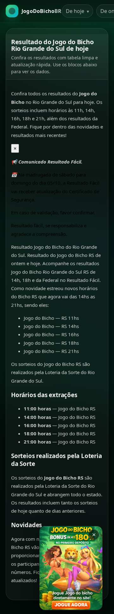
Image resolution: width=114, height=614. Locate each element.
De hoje (77, 11)
